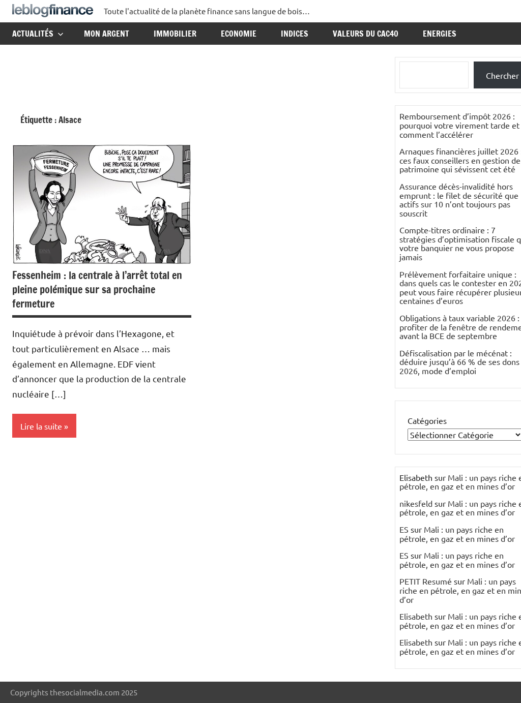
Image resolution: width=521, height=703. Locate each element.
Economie (238, 33)
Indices (294, 33)
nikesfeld (415, 503)
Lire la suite (41, 426)
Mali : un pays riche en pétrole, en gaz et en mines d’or (457, 533)
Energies (439, 33)
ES (404, 529)
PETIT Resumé (425, 581)
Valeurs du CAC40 (365, 33)
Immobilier (175, 33)
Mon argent (106, 33)
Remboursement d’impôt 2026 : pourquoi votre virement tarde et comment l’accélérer (459, 125)
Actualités (32, 33)
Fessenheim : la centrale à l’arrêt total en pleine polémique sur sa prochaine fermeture (97, 289)
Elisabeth (415, 616)
